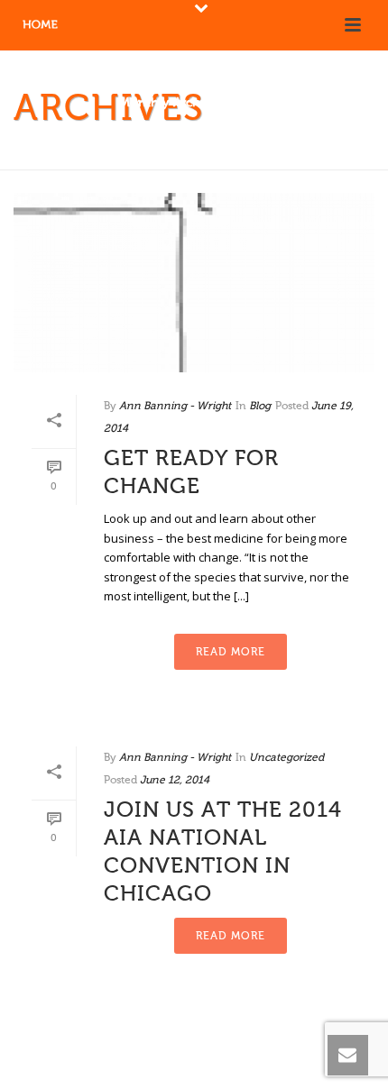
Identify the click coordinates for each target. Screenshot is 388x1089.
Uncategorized (286, 757)
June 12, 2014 (174, 779)
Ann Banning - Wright (175, 405)
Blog (260, 405)
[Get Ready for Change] (194, 282)
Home (191, 156)
